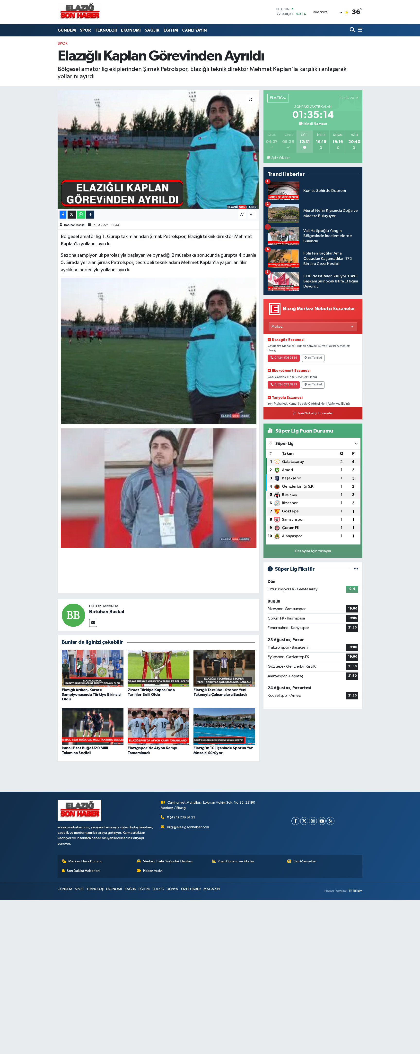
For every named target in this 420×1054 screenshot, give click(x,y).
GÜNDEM (67, 30)
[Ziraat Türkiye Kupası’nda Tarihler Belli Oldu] (158, 668)
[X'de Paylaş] (72, 215)
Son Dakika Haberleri (83, 871)
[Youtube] (322, 821)
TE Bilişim (355, 891)
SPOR (85, 30)
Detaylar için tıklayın (313, 551)
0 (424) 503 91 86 (285, 358)
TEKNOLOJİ (106, 30)
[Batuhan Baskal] (73, 615)
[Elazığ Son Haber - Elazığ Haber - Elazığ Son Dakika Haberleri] (79, 12)
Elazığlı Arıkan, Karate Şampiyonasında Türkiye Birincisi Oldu (91, 694)
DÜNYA (172, 889)
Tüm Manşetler (305, 861)
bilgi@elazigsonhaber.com (188, 827)
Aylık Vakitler (280, 158)
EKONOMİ (131, 30)
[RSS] (330, 821)
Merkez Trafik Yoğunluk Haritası (167, 861)
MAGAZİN (211, 889)
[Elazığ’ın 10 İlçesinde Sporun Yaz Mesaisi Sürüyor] (224, 726)
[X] (304, 821)
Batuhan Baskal (74, 225)
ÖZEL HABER (191, 889)
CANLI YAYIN (194, 30)
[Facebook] (295, 821)
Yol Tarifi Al (315, 358)
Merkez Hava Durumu (85, 861)
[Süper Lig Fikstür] (356, 569)
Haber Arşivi (152, 871)
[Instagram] (313, 821)
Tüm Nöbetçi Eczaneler (315, 413)
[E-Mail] (93, 623)
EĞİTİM (171, 30)
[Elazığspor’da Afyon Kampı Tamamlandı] (158, 726)
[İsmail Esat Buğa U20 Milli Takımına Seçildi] (92, 726)
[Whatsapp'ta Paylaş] (81, 215)
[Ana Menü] (359, 30)
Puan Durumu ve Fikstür (236, 861)
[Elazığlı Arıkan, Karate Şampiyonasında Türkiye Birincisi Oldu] (92, 668)
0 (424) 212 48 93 (285, 384)
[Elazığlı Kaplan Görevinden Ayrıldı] (159, 149)
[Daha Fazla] (90, 215)
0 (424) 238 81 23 (181, 817)
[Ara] (353, 30)
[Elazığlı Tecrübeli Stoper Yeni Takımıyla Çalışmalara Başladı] (224, 668)
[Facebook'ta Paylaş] (63, 215)
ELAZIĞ (158, 889)
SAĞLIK (152, 30)
